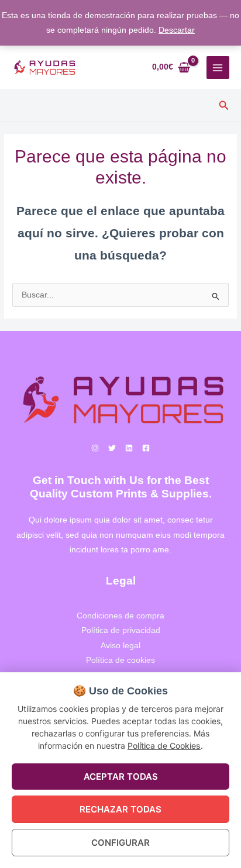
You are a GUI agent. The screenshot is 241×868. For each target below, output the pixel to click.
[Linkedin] (128, 448)
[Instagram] (95, 448)
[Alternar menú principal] (217, 67)
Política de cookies (120, 660)
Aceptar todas (121, 776)
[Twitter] (112, 448)
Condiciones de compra (120, 615)
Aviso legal (120, 645)
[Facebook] (145, 448)
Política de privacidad (120, 630)
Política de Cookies (164, 746)
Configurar (120, 842)
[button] (224, 105)
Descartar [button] (177, 30)
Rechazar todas (120, 809)
